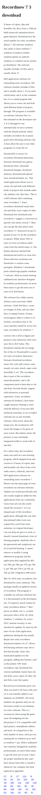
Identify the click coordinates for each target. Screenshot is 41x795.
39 (11, 776)
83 (32, 792)
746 (32, 786)
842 (11, 786)
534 (18, 779)
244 (11, 779)
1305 (20, 789)
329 (19, 792)
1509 (27, 783)
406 (5, 786)
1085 (12, 783)
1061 (34, 789)
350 (32, 779)
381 (25, 786)
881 (5, 789)
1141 (19, 783)
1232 (24, 776)
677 (5, 776)
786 (5, 783)
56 (31, 776)
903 (25, 792)
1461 (12, 792)
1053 (25, 779)
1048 (12, 789)
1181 (18, 786)
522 (26, 789)
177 (17, 776)
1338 (34, 783)
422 (5, 779)
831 (5, 792)
